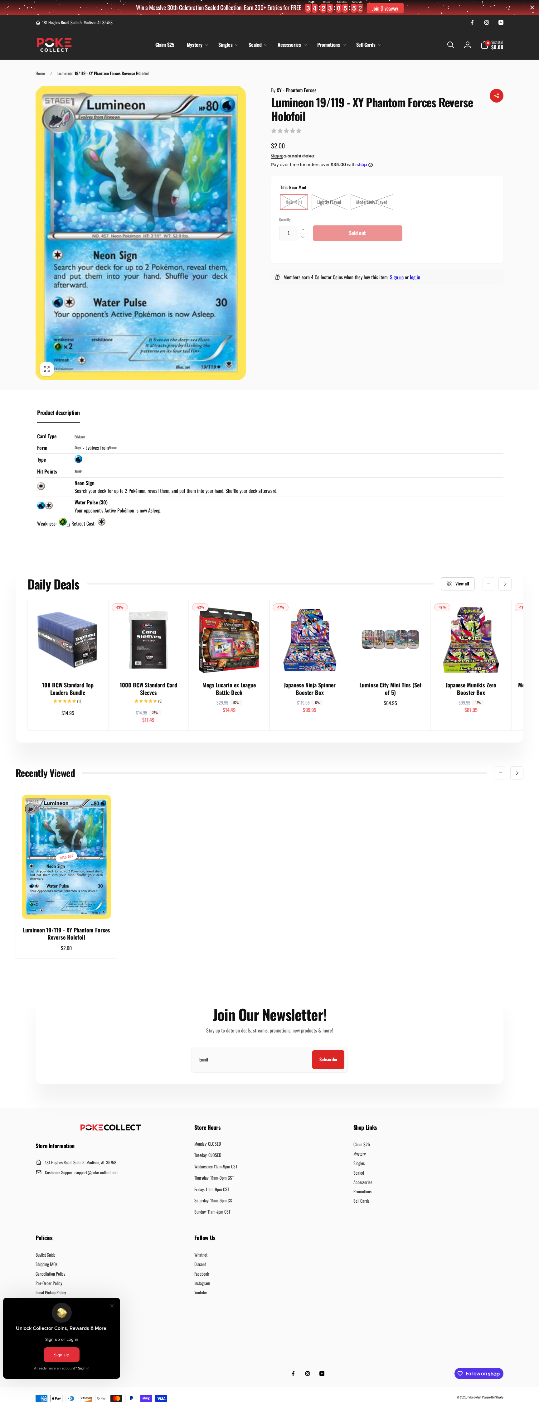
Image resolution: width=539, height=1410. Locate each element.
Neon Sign (85, 483)
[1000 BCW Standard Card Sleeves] (149, 662)
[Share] (496, 96)
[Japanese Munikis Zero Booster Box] (471, 662)
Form (42, 447)
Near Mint (294, 202)
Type (41, 459)
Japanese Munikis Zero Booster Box (471, 688)
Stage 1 (79, 447)
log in (415, 277)
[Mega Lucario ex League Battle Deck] (229, 662)
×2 (68, 524)
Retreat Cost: (84, 523)
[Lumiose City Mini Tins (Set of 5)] (391, 662)
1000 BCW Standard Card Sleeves (148, 688)
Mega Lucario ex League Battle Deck (229, 688)
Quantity (285, 219)
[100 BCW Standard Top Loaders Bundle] (68, 662)
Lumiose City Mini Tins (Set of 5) (390, 688)
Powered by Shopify (492, 1397)
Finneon (113, 447)
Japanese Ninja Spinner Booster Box (309, 688)
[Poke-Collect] (111, 1129)
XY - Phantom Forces (293, 90)
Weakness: (47, 523)
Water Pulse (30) (91, 502)
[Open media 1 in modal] (141, 233)
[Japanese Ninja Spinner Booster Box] (310, 662)
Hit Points (47, 471)
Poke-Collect (474, 1397)
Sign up (397, 277)
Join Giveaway (385, 8)
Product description (58, 412)
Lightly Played (329, 202)
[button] (196, 44)
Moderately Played (371, 202)
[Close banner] (532, 7)
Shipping (277, 155)
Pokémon (80, 436)
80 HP (78, 471)
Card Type (46, 436)
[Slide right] (505, 583)
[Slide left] (488, 583)
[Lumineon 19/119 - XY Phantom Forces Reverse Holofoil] (67, 907)
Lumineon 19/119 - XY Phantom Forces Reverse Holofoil (66, 933)
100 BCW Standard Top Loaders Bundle (68, 688)
